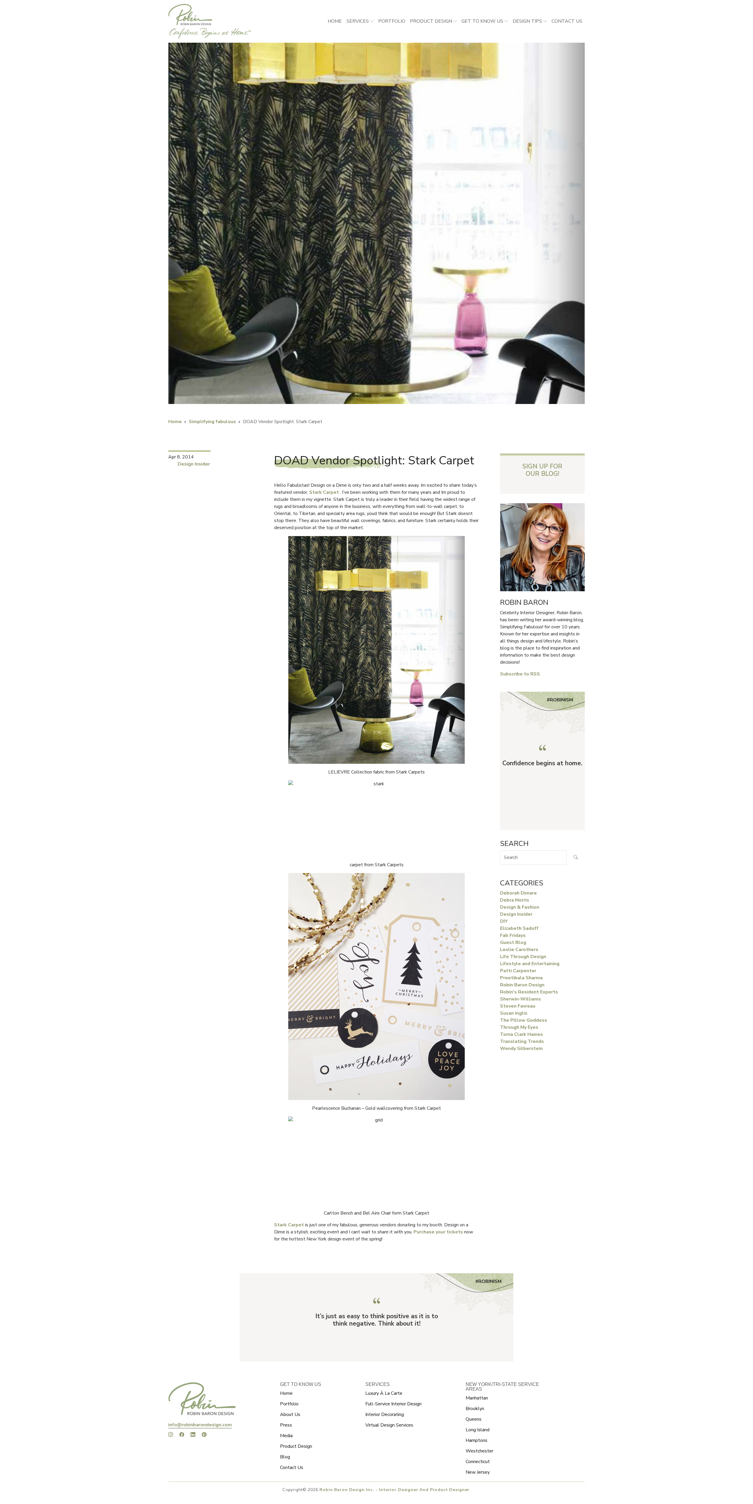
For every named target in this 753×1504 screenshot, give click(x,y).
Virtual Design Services (389, 1425)
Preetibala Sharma (521, 978)
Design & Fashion (519, 907)
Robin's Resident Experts (529, 992)
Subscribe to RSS (520, 674)
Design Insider (194, 464)
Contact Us (291, 1467)
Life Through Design (523, 956)
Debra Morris (514, 900)
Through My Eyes (519, 1027)
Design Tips (527, 21)
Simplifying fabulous (212, 421)
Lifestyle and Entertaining (529, 963)
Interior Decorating (384, 1414)
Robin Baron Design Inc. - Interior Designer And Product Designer (394, 1490)
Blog (285, 1457)
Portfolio (391, 21)
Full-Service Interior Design (393, 1404)
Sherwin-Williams (520, 999)
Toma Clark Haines (521, 1034)
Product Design (431, 21)
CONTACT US (567, 21)
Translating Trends (522, 1041)
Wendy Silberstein (521, 1048)
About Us (290, 1414)
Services (357, 21)
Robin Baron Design (522, 985)
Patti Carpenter (518, 971)
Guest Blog (513, 942)
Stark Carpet (324, 492)
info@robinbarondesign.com (200, 1425)
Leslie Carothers (519, 949)
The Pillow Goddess (523, 1020)
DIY (504, 921)
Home (335, 21)
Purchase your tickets (439, 1232)
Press (286, 1425)
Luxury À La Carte (383, 1393)
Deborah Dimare (518, 893)
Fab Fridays (513, 935)
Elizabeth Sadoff (519, 928)
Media (286, 1435)
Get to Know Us (482, 21)
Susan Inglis (513, 1013)
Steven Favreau (517, 1006)
